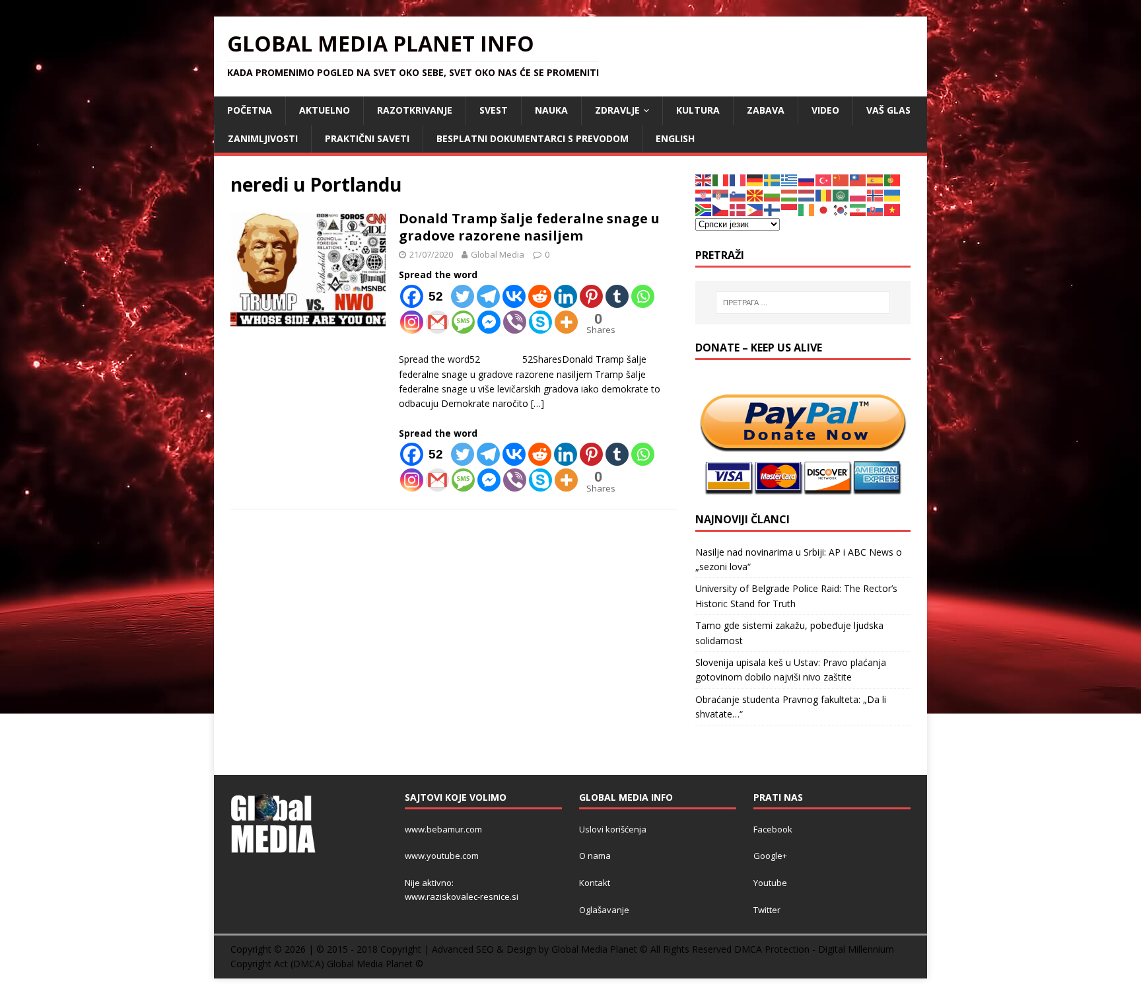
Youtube (770, 883)
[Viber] (514, 322)
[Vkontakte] (514, 296)
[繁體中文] (858, 179)
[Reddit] (539, 296)
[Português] (892, 179)
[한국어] (841, 209)
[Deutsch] (755, 179)
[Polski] (858, 194)
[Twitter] (462, 296)
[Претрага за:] (803, 302)
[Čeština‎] (721, 209)
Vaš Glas (888, 110)
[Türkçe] (824, 179)
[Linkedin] (565, 296)
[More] (566, 322)
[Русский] (806, 179)
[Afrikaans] (703, 209)
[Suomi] (772, 209)
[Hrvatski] (703, 194)
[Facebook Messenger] (489, 322)
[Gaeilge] (806, 209)
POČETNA (249, 110)
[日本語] (824, 209)
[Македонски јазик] (755, 194)
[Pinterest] (591, 296)
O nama (595, 856)
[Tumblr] (617, 296)
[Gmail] (437, 322)
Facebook (772, 829)
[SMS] (463, 322)
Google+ (770, 856)
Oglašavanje (604, 910)
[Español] (875, 179)
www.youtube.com (442, 856)
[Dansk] (738, 209)
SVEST (493, 110)
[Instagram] (411, 322)
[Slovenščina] (738, 194)
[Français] (738, 179)
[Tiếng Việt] (892, 209)
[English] (703, 179)
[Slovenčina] (875, 209)
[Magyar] (789, 194)
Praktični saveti (367, 138)
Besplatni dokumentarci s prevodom (532, 138)
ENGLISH (675, 138)
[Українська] (892, 194)
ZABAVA (765, 110)
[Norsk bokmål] (875, 194)
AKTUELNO (324, 110)
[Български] (772, 194)
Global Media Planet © (375, 963)
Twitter (766, 910)
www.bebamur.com (443, 829)
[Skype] (540, 322)
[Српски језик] (721, 194)
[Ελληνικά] (789, 179)
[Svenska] (772, 179)
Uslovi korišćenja (612, 829)
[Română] (824, 194)
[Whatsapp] (642, 296)
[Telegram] (488, 296)
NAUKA (551, 110)
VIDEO (825, 110)
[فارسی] (858, 209)
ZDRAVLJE (617, 110)
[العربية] (841, 194)
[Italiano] (721, 179)
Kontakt (594, 883)
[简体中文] (841, 179)
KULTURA (698, 110)
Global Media (497, 254)
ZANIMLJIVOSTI (263, 138)
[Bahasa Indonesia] (789, 209)
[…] (537, 403)
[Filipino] (755, 209)
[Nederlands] (806, 194)
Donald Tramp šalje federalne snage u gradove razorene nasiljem (529, 226)
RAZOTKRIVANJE (414, 110)
